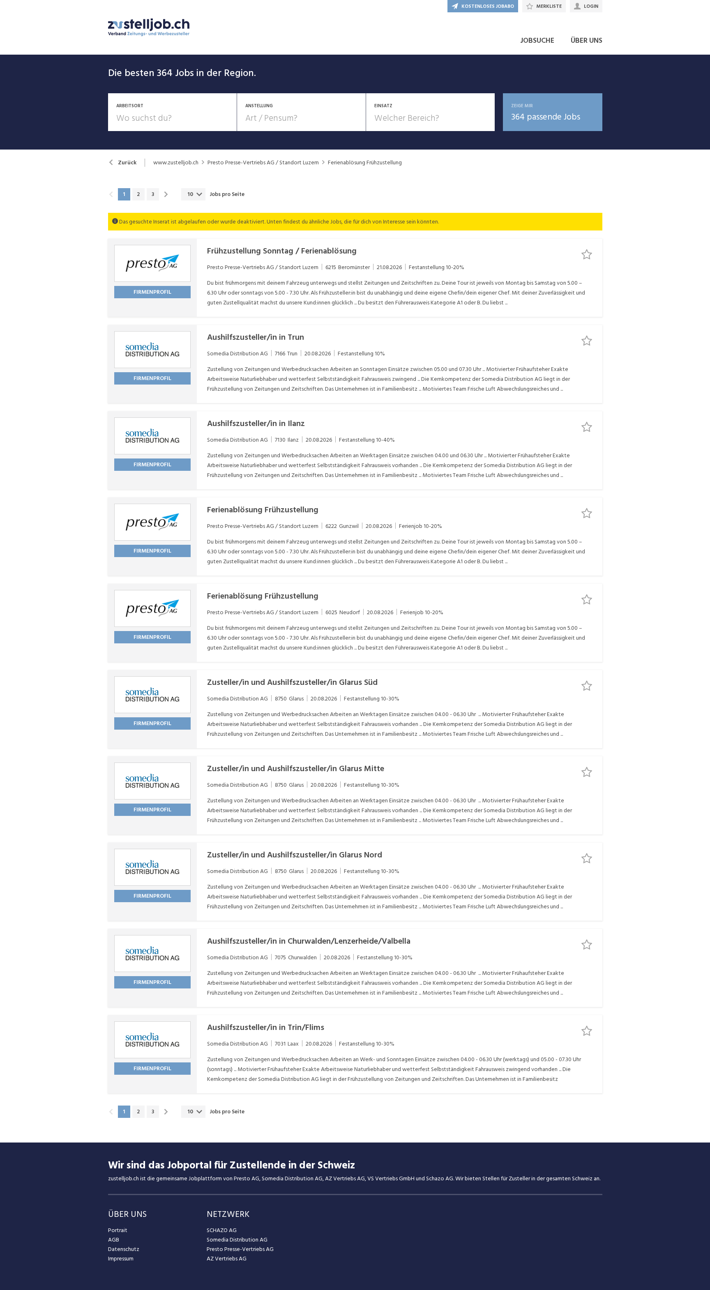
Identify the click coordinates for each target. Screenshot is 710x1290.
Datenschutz (123, 1249)
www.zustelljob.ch (175, 162)
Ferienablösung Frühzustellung (365, 162)
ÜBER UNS (586, 40)
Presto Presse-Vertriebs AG (240, 1249)
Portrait (117, 1230)
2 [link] (138, 194)
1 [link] (124, 194)
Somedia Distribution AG (237, 1239)
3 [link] (153, 194)
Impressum (121, 1258)
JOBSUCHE (537, 40)
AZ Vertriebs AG (227, 1258)
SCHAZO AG (222, 1230)
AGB (113, 1239)
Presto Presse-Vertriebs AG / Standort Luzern (263, 162)
